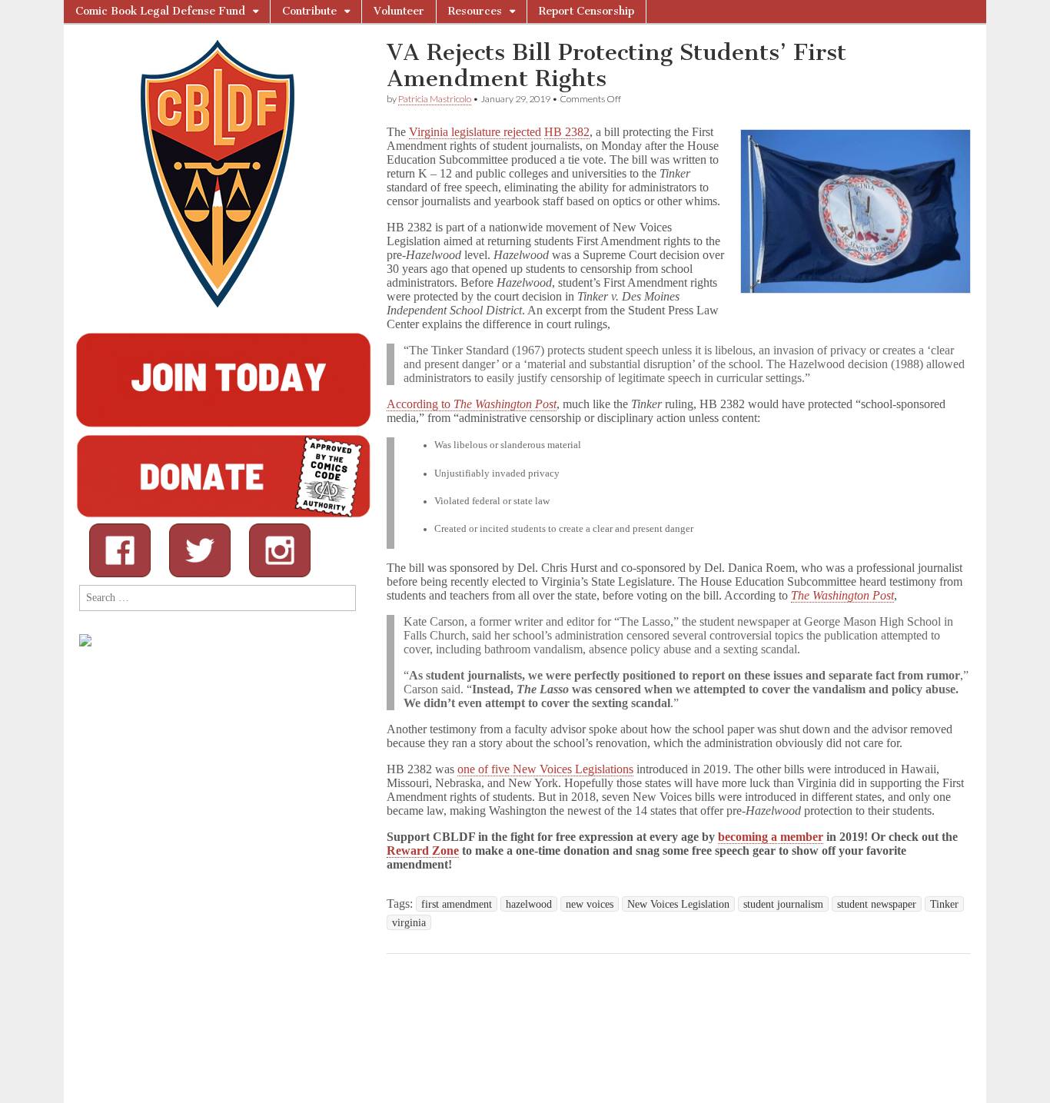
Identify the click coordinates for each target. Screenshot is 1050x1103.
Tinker (944, 904)
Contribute (309, 11)
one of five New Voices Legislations (545, 769)
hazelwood (529, 904)
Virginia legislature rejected (475, 131)
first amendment (456, 904)
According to (472, 403)
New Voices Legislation (678, 904)
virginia (409, 922)
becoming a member (770, 836)
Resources (475, 11)
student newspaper (876, 904)
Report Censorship (586, 11)
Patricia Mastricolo (434, 99)
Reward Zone (423, 850)
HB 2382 (567, 131)
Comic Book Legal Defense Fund (160, 11)
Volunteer (399, 11)
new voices (589, 904)
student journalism (783, 904)
